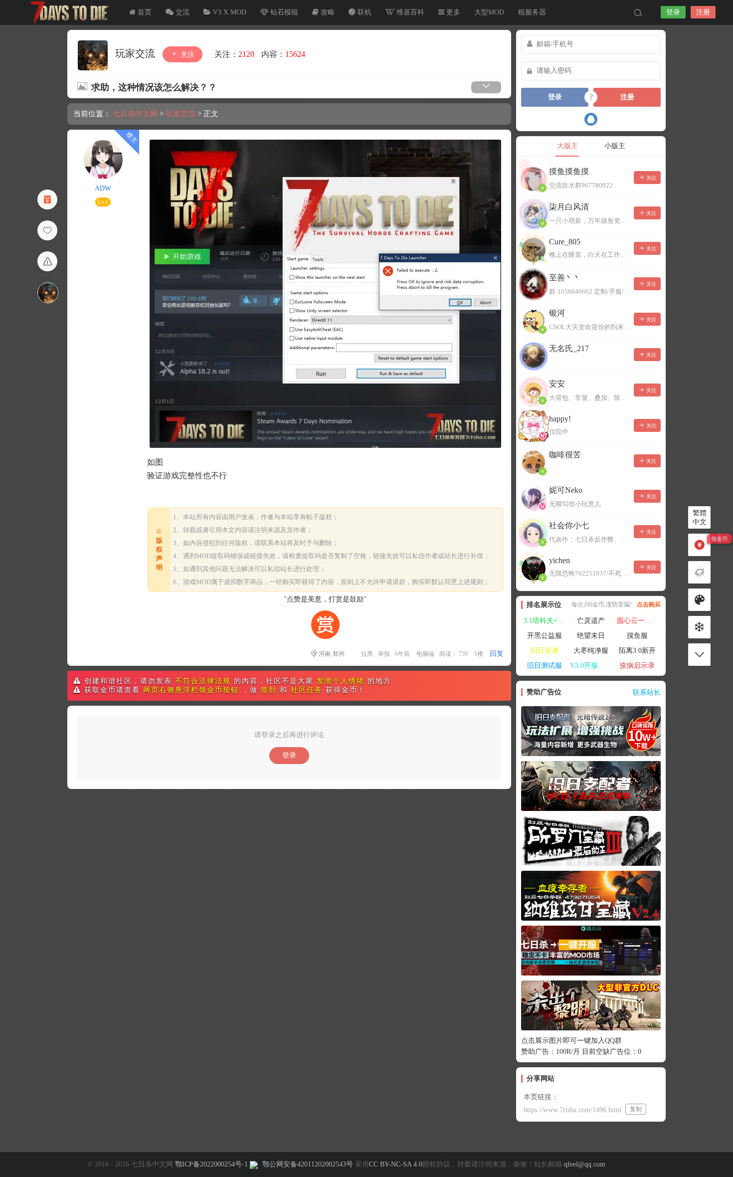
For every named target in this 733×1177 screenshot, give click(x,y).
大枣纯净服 (590, 650)
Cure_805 (564, 241)
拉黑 (367, 653)
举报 (384, 653)
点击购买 (649, 604)
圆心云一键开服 (639, 620)
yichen (559, 560)
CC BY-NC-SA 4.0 (395, 1164)
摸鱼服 (637, 635)
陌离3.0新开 (637, 650)
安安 (557, 384)
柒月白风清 (569, 206)
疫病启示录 (637, 665)
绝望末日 (591, 635)
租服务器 (532, 12)
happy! (560, 418)
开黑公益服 (544, 635)
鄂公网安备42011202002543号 (307, 1164)
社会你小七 (569, 525)
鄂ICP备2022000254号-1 (211, 1164)
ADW (103, 188)
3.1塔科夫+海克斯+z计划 (545, 620)
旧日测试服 (544, 665)
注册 (703, 12)
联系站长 (647, 692)
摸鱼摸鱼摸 (569, 171)
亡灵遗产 (591, 620)
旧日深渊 (544, 650)
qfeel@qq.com (584, 1164)
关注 (186, 54)
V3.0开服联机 (591, 665)
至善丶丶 (565, 277)
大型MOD (489, 12)
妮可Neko (565, 490)
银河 (557, 313)
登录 (673, 12)
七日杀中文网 (67, 12)
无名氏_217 (569, 348)
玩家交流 (136, 53)
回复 (497, 653)
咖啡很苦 (565, 454)
